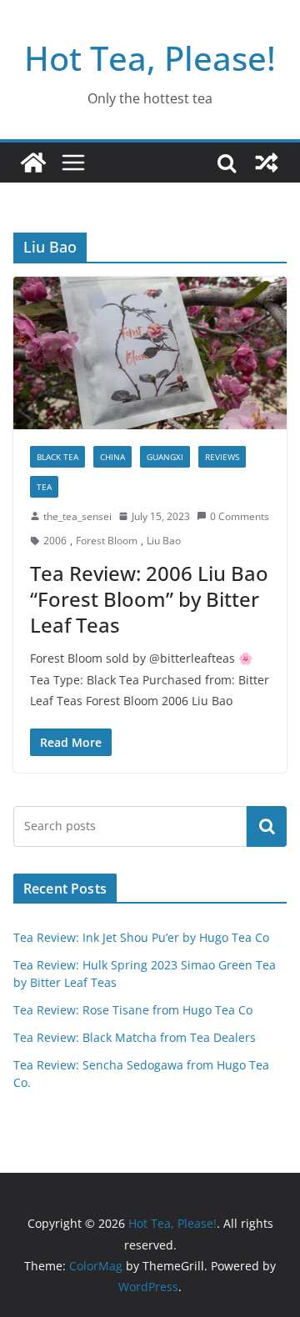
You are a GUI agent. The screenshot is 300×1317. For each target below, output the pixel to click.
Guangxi (165, 457)
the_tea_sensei (77, 516)
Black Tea (57, 457)
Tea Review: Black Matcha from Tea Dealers (134, 1037)
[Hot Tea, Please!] (33, 163)
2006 (55, 540)
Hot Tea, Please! (150, 58)
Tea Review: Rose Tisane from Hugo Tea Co (132, 1010)
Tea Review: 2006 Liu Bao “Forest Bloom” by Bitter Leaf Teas (149, 598)
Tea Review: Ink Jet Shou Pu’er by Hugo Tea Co (141, 937)
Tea (44, 487)
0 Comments (239, 516)
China (112, 457)
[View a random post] (267, 163)
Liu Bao (164, 540)
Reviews (222, 457)
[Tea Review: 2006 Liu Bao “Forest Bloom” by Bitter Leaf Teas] (150, 352)
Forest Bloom (107, 540)
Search (267, 826)
